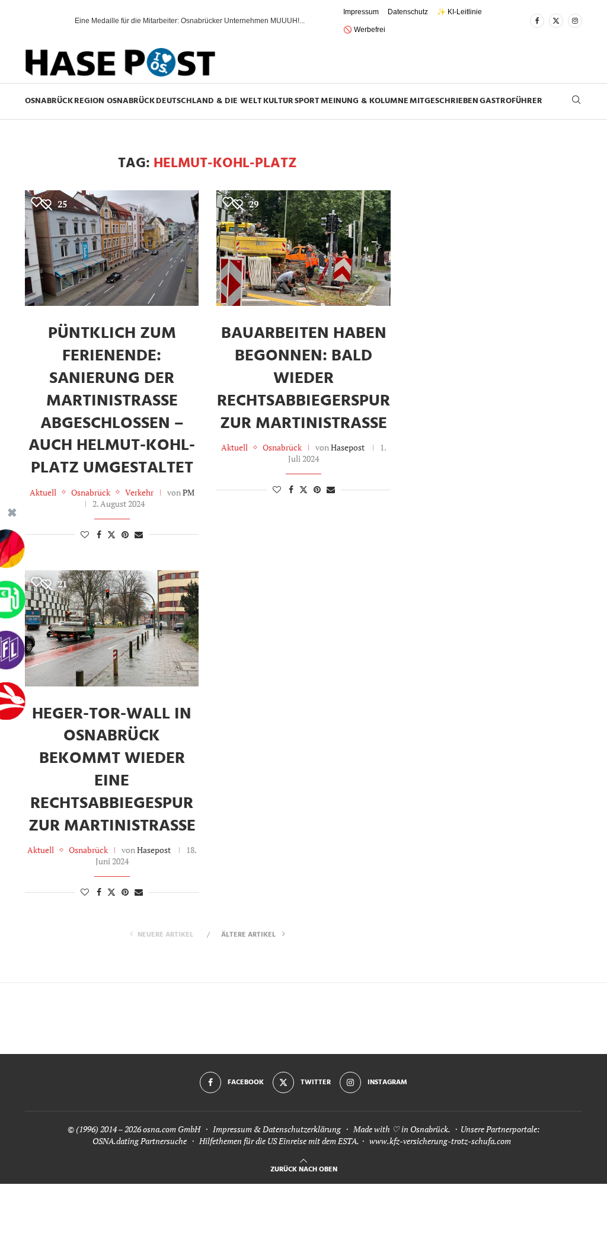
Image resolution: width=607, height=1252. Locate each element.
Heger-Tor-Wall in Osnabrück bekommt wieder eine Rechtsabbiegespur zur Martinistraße (112, 770)
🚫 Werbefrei (364, 29)
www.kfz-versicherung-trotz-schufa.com (440, 1140)
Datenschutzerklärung (302, 1129)
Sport (307, 101)
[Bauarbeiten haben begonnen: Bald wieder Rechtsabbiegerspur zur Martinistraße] (303, 248)
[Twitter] (556, 21)
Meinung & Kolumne (364, 101)
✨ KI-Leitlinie (459, 12)
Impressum (361, 12)
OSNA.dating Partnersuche (139, 1140)
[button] (54, 20)
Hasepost (348, 447)
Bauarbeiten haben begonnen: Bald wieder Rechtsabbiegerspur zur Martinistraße (303, 378)
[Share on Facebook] (99, 534)
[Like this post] (85, 534)
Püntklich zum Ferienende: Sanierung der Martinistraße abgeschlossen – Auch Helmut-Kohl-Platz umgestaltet (111, 400)
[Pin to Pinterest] (125, 534)
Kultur (278, 101)
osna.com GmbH (171, 1129)
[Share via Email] (139, 534)
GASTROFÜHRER (511, 101)
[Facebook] (537, 21)
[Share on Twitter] (111, 534)
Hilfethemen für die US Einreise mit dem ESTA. (279, 1140)
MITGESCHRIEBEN (444, 101)
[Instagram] (575, 21)
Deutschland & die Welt (209, 101)
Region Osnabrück (114, 101)
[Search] (576, 101)
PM (188, 492)
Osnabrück (49, 101)
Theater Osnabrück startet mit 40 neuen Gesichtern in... (163, 21)
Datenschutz (408, 12)
